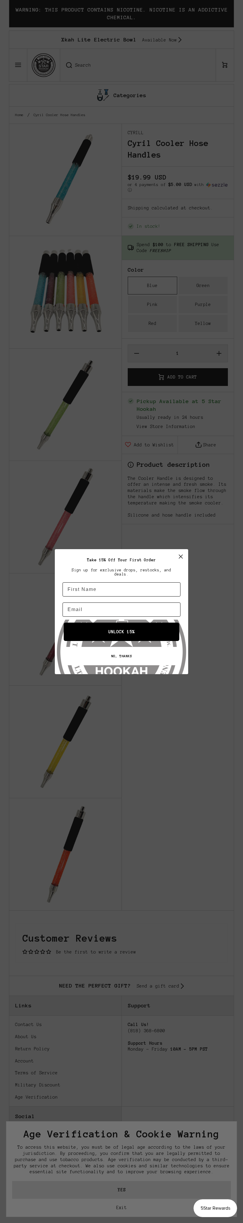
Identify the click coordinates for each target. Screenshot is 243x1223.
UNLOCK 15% (121, 631)
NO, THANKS (121, 656)
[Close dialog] (180, 556)
